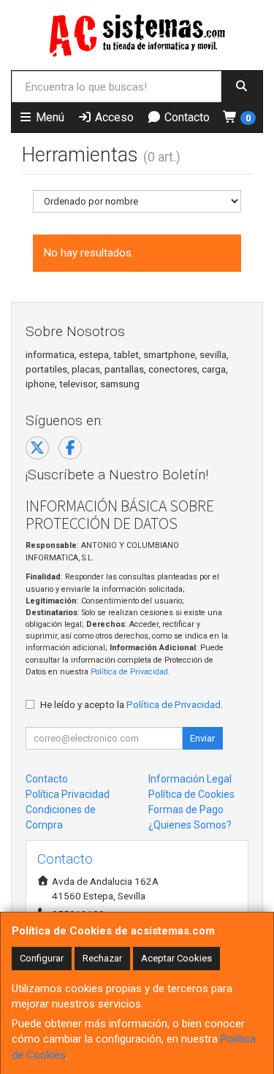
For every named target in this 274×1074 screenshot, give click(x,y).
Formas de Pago (186, 809)
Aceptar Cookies (176, 958)
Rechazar (102, 958)
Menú (48, 117)
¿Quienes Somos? (190, 825)
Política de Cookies (191, 794)
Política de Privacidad (129, 672)
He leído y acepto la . (131, 704)
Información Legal (190, 779)
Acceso (113, 117)
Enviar (202, 738)
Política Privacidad (68, 794)
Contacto (185, 117)
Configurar (42, 958)
